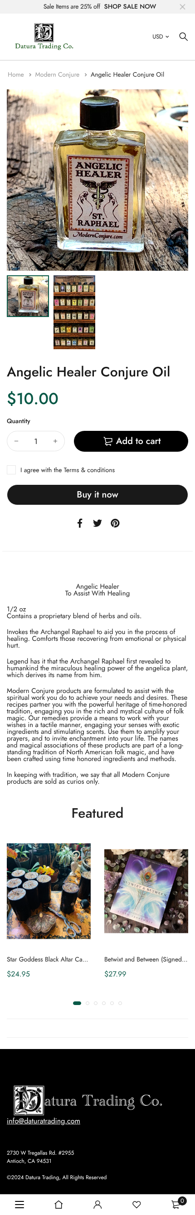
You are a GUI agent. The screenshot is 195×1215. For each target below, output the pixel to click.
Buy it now (97, 494)
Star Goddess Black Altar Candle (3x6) (58, 959)
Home (17, 74)
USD (157, 36)
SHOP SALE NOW (130, 6)
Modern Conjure (58, 74)
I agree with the (67, 470)
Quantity (18, 421)
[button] (77, 1003)
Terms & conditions (89, 470)
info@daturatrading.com (43, 1121)
